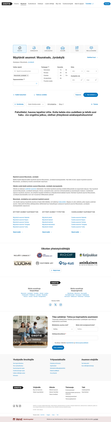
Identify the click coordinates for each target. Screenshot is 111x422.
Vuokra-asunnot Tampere (79, 224)
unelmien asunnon (30, 189)
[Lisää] (36, 83)
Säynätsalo (70, 293)
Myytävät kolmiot (47, 222)
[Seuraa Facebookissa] (50, 305)
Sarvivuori (67, 296)
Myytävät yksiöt (47, 217)
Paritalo (46, 75)
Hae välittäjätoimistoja (88, 365)
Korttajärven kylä (69, 295)
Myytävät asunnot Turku (20, 227)
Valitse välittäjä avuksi (19, 373)
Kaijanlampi (86, 295)
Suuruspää (84, 293)
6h (66, 73)
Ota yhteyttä (53, 373)
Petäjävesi (32, 295)
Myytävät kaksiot (47, 220)
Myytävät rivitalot (47, 227)
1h (60, 70)
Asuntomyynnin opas (18, 368)
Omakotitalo (47, 78)
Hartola (35, 296)
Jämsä (41, 293)
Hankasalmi (25, 295)
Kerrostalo (47, 70)
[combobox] (26, 71)
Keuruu (26, 296)
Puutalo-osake (48, 81)
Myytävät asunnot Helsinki (21, 217)
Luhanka (38, 295)
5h (66, 70)
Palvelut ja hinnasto (55, 363)
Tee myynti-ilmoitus (18, 363)
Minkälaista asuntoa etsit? (60, 325)
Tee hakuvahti (85, 363)
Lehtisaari (87, 296)
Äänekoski (44, 295)
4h (60, 78)
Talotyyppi (44, 67)
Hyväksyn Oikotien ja (71, 343)
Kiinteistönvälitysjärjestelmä (57, 368)
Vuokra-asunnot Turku (78, 227)
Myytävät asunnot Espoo (20, 220)
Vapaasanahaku (18, 79)
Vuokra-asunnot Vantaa (78, 222)
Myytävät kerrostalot (48, 224)
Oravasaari (79, 295)
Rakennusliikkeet (54, 370)
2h (60, 73)
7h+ (66, 75)
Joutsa (30, 296)
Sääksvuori (74, 296)
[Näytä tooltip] (24, 79)
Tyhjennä (78, 95)
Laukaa (46, 293)
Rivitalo (46, 73)
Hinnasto (15, 375)
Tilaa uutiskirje (58, 347)
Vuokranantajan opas (19, 370)
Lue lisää (95, 419)
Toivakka (36, 293)
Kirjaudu (107, 3)
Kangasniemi (42, 296)
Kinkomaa (80, 296)
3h (60, 75)
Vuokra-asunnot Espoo (78, 220)
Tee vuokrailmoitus (18, 365)
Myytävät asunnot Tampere (21, 224)
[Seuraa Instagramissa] (61, 305)
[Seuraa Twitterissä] (55, 305)
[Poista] (27, 75)
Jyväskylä (31, 62)
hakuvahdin (62, 202)
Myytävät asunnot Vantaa (21, 222)
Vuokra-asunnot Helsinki (78, 217)
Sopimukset (53, 365)
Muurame (23, 293)
